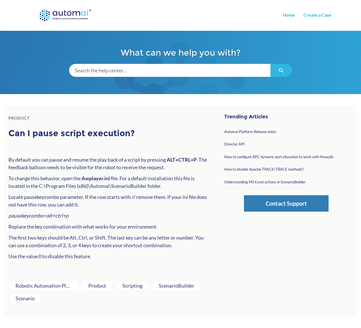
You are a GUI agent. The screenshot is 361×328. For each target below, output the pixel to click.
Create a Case (317, 15)
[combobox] (169, 70)
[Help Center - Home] (65, 15)
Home (289, 15)
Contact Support (286, 203)
